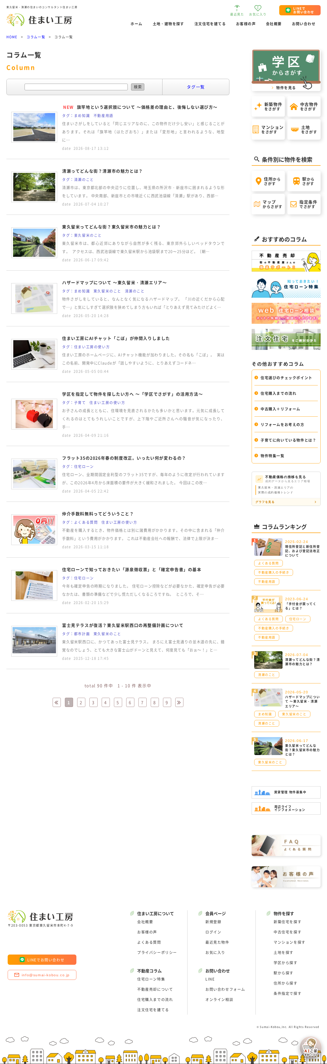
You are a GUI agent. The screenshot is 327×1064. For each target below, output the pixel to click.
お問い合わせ (304, 23)
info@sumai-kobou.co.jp (46, 975)
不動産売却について (155, 989)
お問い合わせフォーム (225, 989)
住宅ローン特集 (151, 978)
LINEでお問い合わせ (46, 959)
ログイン (213, 931)
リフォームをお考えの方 (283, 424)
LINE (210, 978)
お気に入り (215, 952)
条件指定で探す (287, 993)
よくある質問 (149, 942)
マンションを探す (290, 942)
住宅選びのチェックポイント (286, 377)
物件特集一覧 (273, 455)
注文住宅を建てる (210, 23)
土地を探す (284, 952)
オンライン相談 (219, 999)
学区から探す (286, 962)
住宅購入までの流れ (278, 393)
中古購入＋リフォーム (280, 408)
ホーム (136, 23)
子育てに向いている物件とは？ (288, 439)
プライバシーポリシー (157, 952)
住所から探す (286, 982)
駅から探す (284, 972)
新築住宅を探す (287, 921)
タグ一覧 (196, 87)
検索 (138, 86)
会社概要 (274, 23)
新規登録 (213, 921)
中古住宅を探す (287, 931)
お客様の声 (246, 23)
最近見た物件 (217, 942)
